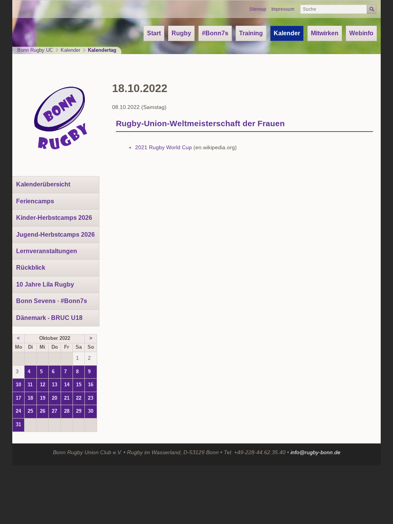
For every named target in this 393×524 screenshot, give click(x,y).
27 (54, 411)
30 (90, 411)
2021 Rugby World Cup (163, 147)
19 (42, 398)
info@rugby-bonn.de (315, 452)
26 (42, 411)
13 (54, 384)
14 (66, 384)
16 (90, 384)
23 (90, 398)
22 (78, 398)
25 (30, 411)
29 (78, 411)
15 (78, 384)
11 (30, 384)
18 (30, 398)
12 (42, 384)
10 (18, 384)
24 (18, 411)
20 (54, 398)
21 (66, 398)
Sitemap (257, 9)
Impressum (282, 9)
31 (18, 424)
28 (66, 411)
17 (18, 398)
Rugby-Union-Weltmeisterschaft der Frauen (200, 123)
